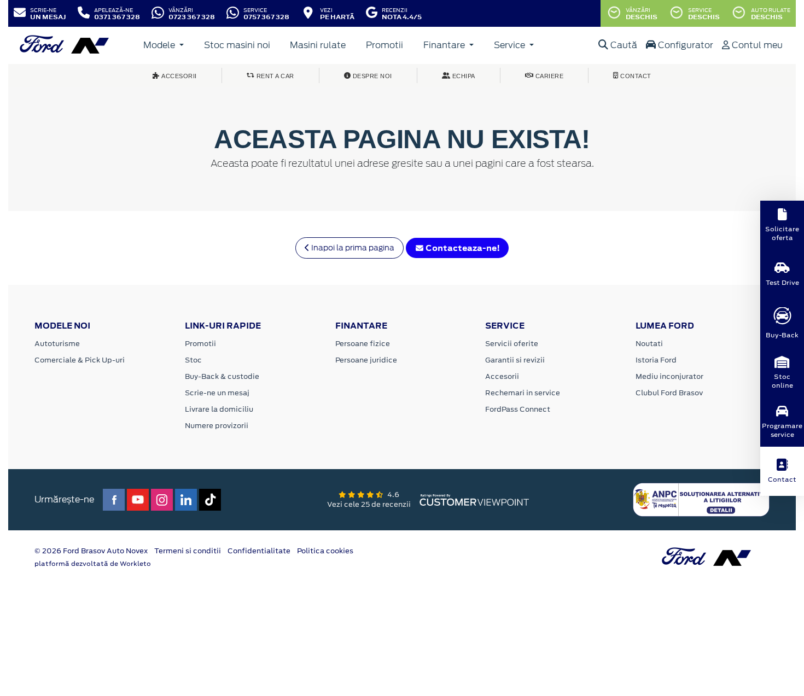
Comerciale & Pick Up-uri (79, 360)
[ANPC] (701, 499)
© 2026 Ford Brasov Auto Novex (91, 551)
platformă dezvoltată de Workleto (92, 563)
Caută (622, 45)
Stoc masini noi (237, 45)
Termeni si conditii (187, 551)
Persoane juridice (366, 360)
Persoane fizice (362, 343)
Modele (160, 45)
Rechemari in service (522, 393)
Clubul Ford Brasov (669, 393)
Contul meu (756, 45)
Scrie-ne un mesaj (217, 393)
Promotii (384, 45)
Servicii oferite (511, 343)
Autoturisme (57, 343)
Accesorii (502, 376)
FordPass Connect (517, 409)
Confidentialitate (259, 551)
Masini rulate (318, 45)
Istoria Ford (656, 360)
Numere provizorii (216, 425)
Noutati (649, 343)
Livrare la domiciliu (219, 409)
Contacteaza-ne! (462, 248)
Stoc (193, 360)
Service (510, 45)
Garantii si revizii (515, 360)
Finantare (445, 45)
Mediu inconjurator (669, 376)
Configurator (684, 45)
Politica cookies (325, 551)
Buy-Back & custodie (222, 376)
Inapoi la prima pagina (352, 247)
